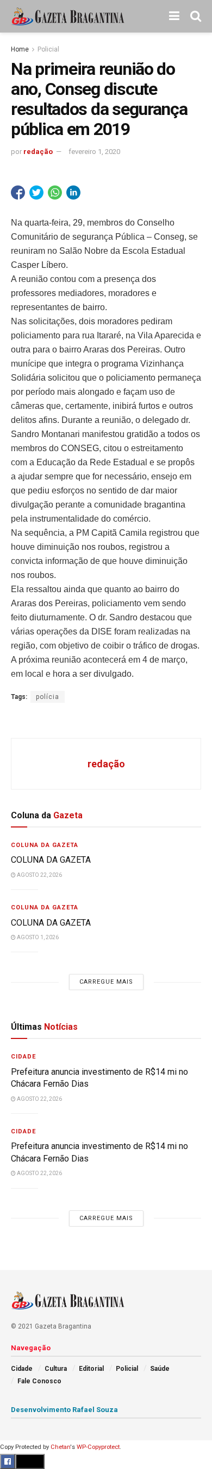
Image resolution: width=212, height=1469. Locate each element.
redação (38, 151)
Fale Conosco (39, 1381)
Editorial (91, 1368)
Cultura (56, 1368)
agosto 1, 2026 (37, 937)
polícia (47, 697)
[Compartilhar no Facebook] (18, 192)
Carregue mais (106, 981)
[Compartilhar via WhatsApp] (55, 192)
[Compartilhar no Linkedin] (73, 192)
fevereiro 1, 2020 (94, 151)
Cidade (23, 1056)
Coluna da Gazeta (44, 845)
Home (20, 49)
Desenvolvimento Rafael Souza (64, 1410)
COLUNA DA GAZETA (51, 860)
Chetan (60, 1447)
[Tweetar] (36, 192)
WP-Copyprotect (98, 1447)
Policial (48, 49)
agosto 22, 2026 (39, 875)
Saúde (160, 1368)
